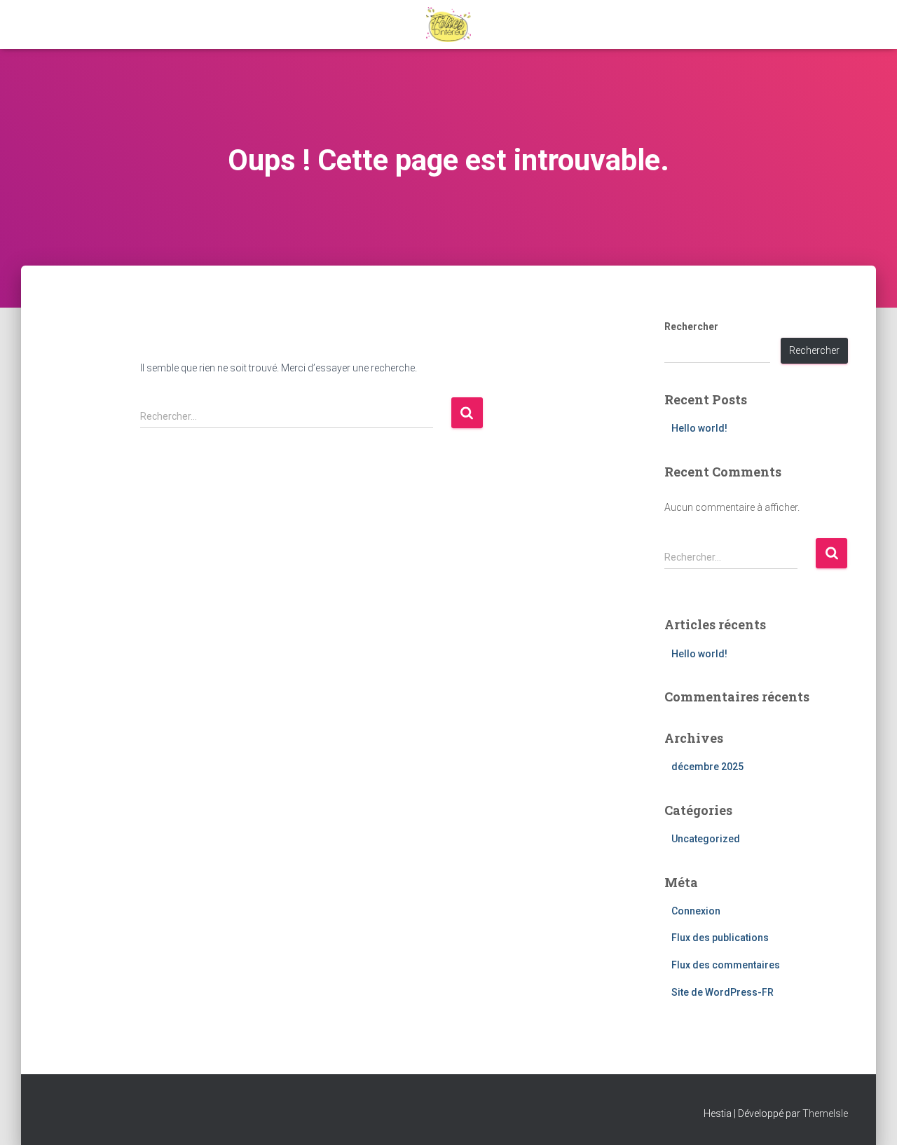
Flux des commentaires (725, 965)
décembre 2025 (707, 766)
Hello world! (699, 428)
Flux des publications (720, 937)
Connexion (695, 911)
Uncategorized (705, 838)
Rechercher (691, 326)
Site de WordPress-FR (722, 992)
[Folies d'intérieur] (449, 24)
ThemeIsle (825, 1113)
